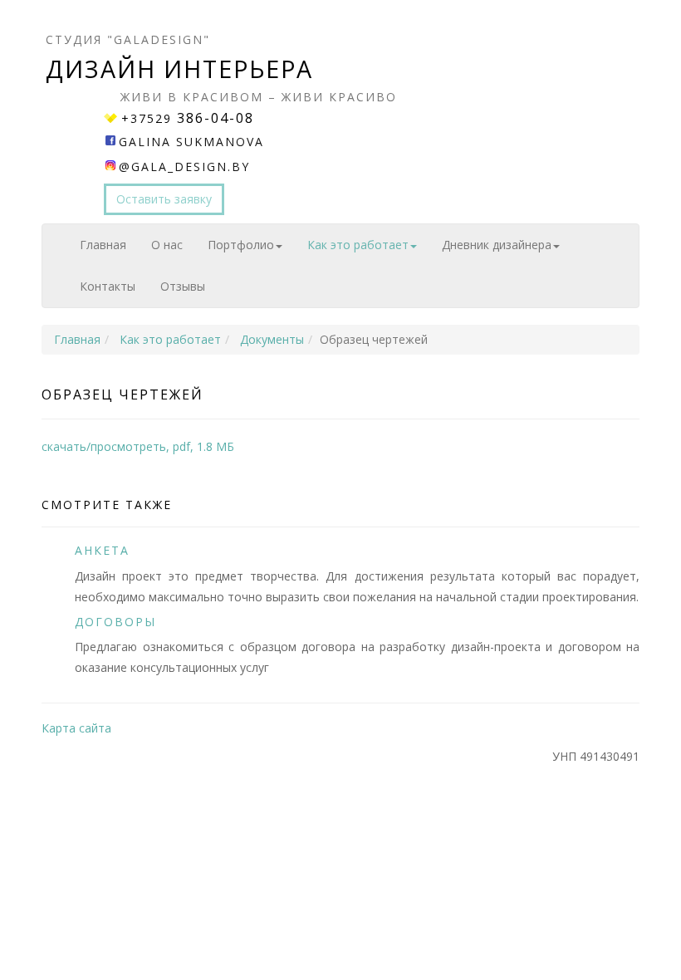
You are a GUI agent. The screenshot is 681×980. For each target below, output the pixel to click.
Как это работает (358, 244)
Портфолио (241, 244)
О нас (167, 244)
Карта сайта (76, 728)
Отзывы (182, 286)
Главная (103, 244)
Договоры (115, 622)
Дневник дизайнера (496, 244)
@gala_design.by (184, 166)
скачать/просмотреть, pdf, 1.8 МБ (138, 446)
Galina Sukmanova (191, 141)
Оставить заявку (164, 199)
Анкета (102, 550)
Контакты (107, 286)
